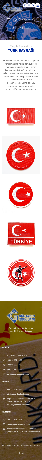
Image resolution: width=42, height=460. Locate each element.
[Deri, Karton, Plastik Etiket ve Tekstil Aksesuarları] (12, 7)
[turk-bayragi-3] (21, 155)
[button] (19, 453)
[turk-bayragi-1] (21, 116)
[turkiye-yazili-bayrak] (21, 233)
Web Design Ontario (32, 445)
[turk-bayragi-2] (21, 194)
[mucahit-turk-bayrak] (21, 273)
